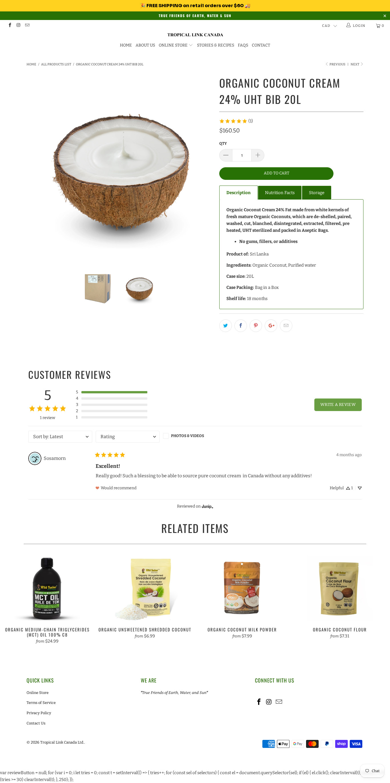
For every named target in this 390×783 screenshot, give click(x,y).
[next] (203, 167)
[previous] (36, 167)
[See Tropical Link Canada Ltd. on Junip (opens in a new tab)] (207, 506)
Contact (261, 45)
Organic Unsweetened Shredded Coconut (145, 588)
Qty (223, 143)
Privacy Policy (39, 713)
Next (355, 64)
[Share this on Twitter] (225, 325)
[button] (111, 392)
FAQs (243, 45)
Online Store (173, 45)
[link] (236, 121)
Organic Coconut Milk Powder (242, 588)
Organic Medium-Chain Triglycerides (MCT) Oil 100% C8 (47, 588)
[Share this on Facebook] (240, 325)
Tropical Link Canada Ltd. (62, 742)
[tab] (238, 193)
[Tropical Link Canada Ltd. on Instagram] (18, 26)
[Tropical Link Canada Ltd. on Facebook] (9, 26)
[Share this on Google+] (271, 325)
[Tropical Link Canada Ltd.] (195, 35)
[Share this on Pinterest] (256, 325)
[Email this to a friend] (286, 325)
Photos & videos (187, 436)
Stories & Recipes (215, 45)
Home (126, 45)
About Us (145, 45)
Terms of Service (41, 703)
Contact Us (36, 723)
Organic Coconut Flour (340, 588)
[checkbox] (195, 435)
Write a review (338, 404)
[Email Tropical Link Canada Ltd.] (27, 26)
